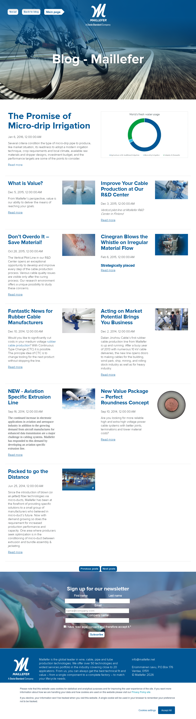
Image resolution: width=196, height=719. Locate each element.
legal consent (90, 627)
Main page (53, 12)
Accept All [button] (166, 710)
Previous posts (89, 569)
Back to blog (31, 12)
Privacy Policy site (141, 692)
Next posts (109, 569)
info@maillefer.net (143, 659)
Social (12, 12)
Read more (15, 165)
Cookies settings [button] (147, 710)
